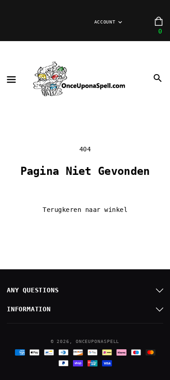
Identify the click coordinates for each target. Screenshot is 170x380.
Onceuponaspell (98, 341)
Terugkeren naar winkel (85, 209)
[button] (157, 78)
